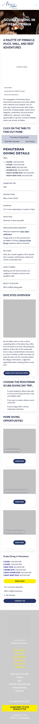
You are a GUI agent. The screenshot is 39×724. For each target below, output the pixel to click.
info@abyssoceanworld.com (19, 643)
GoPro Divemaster (19, 657)
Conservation (19, 667)
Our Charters (19, 660)
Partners (19, 677)
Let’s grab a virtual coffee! (19, 701)
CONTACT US (20, 601)
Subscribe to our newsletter (19, 708)
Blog (19, 681)
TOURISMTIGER (25, 718)
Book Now (25, 581)
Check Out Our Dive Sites (16, 373)
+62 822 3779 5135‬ (19, 640)
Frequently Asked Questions (19, 684)
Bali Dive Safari (19, 664)
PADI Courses (19, 653)
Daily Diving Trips (19, 650)
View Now (19, 461)
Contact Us (19, 691)
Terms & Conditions (19, 687)
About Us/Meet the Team (19, 674)
